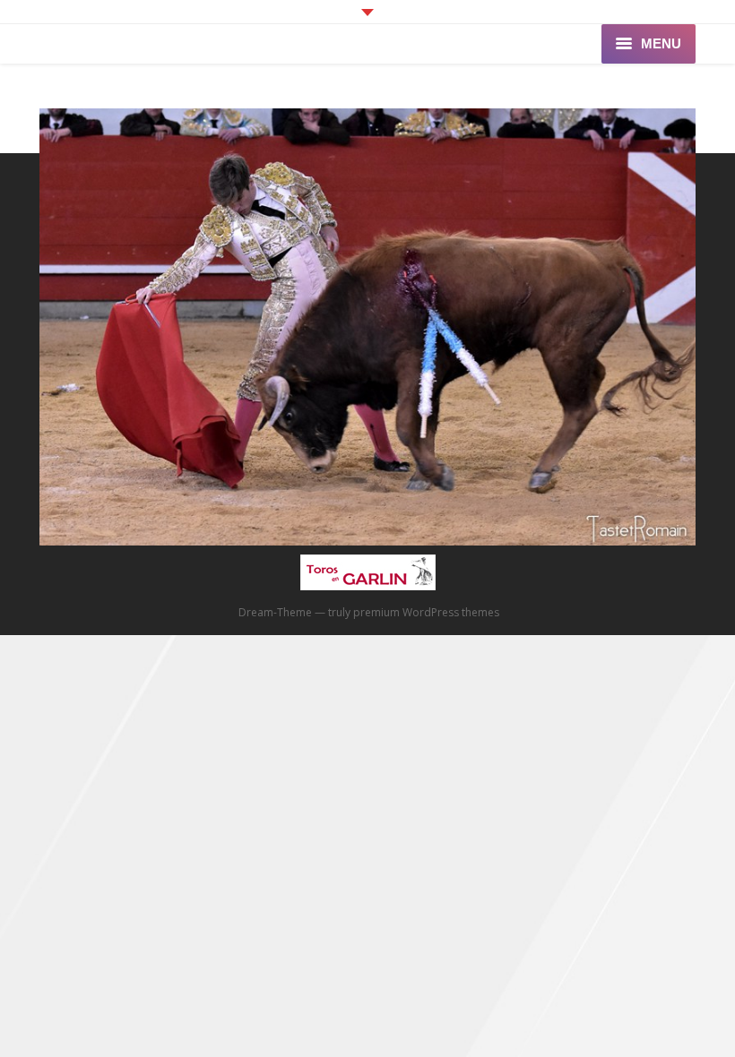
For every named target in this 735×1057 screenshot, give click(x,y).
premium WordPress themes (426, 612)
